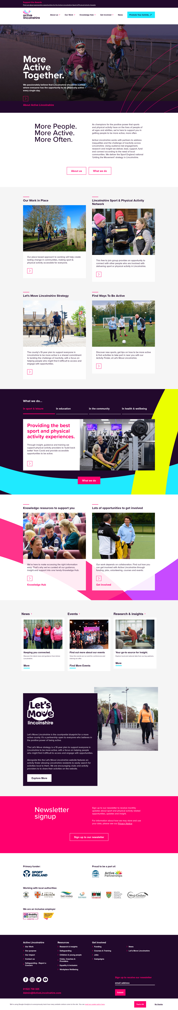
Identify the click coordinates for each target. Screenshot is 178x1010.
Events (73, 613)
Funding (97, 946)
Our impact (30, 954)
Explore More (39, 778)
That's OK (140, 1004)
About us (76, 171)
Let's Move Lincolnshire (139, 950)
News (120, 14)
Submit (120, 992)
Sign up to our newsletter (89, 837)
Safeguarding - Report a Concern (35, 964)
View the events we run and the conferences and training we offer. (87, 659)
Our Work (29, 946)
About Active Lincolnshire (38, 104)
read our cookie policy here (95, 1004)
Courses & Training (102, 950)
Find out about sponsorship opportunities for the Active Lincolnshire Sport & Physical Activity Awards (59, 5)
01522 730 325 (31, 988)
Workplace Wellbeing (69, 969)
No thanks (159, 1004)
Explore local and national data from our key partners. (135, 658)
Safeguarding (65, 950)
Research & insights (128, 613)
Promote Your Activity (139, 14)
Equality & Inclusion (68, 965)
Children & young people (71, 954)
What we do (100, 171)
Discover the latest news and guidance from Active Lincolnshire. (42, 659)
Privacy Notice (125, 823)
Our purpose (30, 950)
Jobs (96, 954)
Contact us (30, 959)
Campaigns (99, 959)
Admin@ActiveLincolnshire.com (42, 992)
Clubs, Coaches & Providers (67, 960)
